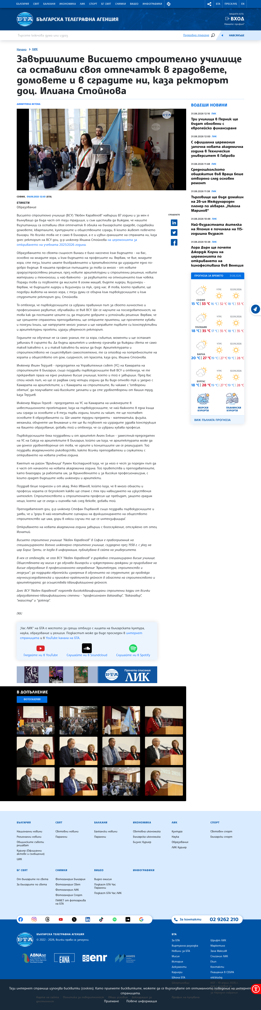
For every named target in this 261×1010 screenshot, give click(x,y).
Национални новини (29, 831)
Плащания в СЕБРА (222, 972)
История (177, 961)
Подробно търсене (196, 35)
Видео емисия (103, 879)
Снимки (120, 4)
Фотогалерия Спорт (68, 895)
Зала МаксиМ (218, 951)
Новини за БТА (181, 951)
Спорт (93, 4)
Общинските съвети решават (30, 844)
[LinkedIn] (89, 919)
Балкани (49, 4)
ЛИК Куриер (179, 847)
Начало (22, 49)
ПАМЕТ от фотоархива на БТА (70, 902)
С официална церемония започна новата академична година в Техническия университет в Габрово (217, 149)
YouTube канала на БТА (63, 638)
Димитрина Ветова (28, 104)
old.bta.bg (216, 977)
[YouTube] (62, 919)
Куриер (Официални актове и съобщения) (30, 852)
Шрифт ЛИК (218, 940)
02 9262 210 (224, 919)
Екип (213, 961)
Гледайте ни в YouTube (40, 655)
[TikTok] (102, 919)
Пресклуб (231, 4)
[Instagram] (35, 919)
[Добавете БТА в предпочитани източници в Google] (142, 919)
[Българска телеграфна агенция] (25, 939)
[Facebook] (22, 919)
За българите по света (32, 884)
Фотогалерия (32, 699)
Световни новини (67, 831)
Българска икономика (146, 836)
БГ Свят (106, 4)
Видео (134, 4)
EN (242, 4)
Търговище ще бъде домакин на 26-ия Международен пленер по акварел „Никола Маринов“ (217, 204)
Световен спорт (221, 831)
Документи (179, 967)
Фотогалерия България (70, 879)
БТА (218, 4)
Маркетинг (217, 945)
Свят (36, 4)
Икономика (68, 4)
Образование (26, 207)
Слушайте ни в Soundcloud (87, 655)
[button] (168, 4)
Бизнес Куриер (142, 842)
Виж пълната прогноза (212, 420)
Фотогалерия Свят (67, 884)
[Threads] (49, 919)
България (22, 4)
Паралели (61, 836)
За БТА (176, 940)
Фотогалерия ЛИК (67, 890)
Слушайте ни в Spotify (133, 655)
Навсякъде (236, 35)
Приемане (111, 1001)
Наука (175, 836)
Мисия (176, 956)
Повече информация (141, 1001)
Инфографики (152, 4)
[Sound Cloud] (129, 919)
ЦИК (19, 859)
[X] (75, 919)
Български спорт (221, 836)
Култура (177, 831)
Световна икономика (146, 831)
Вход (237, 19)
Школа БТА (178, 977)
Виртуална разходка (185, 945)
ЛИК (82, 4)
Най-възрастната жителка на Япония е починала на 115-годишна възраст (217, 229)
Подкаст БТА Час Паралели (105, 886)
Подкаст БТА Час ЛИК (108, 893)
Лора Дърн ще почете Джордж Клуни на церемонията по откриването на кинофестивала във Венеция (217, 256)
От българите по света (32, 879)
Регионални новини (29, 836)
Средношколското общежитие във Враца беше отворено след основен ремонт (217, 176)
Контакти (217, 967)
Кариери (177, 972)
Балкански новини (105, 831)
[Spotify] (116, 919)
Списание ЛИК (219, 956)
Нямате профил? (234, 23)
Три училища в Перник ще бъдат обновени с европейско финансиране (214, 123)
